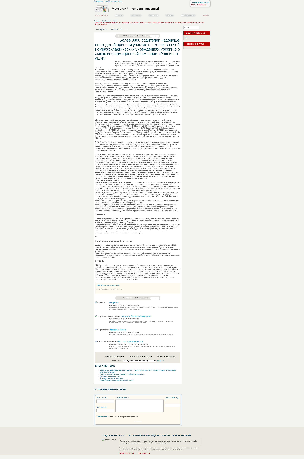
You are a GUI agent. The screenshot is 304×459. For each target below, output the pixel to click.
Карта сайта (144, 453)
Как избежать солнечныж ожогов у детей (116, 380)
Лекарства (153, 15)
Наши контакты (126, 453)
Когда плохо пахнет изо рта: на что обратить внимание (122, 374)
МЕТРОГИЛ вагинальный (130, 342)
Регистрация (201, 4)
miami (99, 285)
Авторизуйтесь (102, 417)
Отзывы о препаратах (166, 356)
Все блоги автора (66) (111, 285)
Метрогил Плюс (118, 330)
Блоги (127, 30)
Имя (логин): (102, 398)
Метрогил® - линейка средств (136, 316)
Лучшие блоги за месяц (114, 356)
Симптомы (136, 15)
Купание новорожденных (110, 376)
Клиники (170, 15)
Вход (193, 4)
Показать (160, 361)
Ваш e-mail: (101, 407)
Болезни (119, 15)
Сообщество (101, 15)
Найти (205, 27)
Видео (206, 15)
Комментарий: (122, 398)
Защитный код (171, 398)
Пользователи (116, 30)
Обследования (188, 15)
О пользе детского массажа (111, 378)
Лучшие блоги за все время (141, 356)
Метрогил (114, 302)
